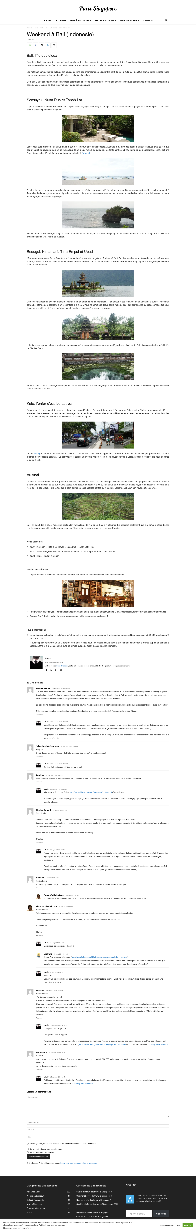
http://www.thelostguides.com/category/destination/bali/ (102, 1044)
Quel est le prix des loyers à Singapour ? (93, 1200)
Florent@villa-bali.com (54, 895)
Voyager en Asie (128, 20)
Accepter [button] (187, 1225)
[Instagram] (52, 670)
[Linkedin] (48, 45)
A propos (148, 20)
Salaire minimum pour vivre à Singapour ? (94, 1191)
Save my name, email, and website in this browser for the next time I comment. (63, 1143)
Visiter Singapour (104, 20)
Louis (48, 658)
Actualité (61, 20)
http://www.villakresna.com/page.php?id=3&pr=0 (91, 792)
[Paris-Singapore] (98, 9)
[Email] (54, 45)
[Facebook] (35, 45)
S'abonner (161, 1213)
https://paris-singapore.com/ (54, 662)
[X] (41, 45)
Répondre (39, 714)
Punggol (86, 153)
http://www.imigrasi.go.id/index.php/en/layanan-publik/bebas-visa (99, 957)
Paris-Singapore (62, 666)
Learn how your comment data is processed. (79, 1163)
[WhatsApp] (29, 45)
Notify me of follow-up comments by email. (46, 1149)
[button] (166, 20)
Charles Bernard (43, 810)
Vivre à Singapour (79, 20)
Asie (36, 28)
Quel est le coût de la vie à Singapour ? (93, 1216)
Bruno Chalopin (43, 688)
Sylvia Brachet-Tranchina (47, 746)
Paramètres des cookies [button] (170, 1225)
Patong (37, 453)
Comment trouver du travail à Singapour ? (94, 1195)
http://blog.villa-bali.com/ (157, 1044)
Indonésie (44, 28)
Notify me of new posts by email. (42, 1152)
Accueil (48, 20)
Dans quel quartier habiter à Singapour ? (93, 1212)
